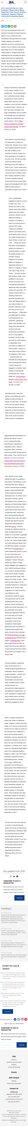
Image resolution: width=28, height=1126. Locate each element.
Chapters (14, 1064)
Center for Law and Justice (14, 1062)
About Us (14, 1059)
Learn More (8, 1011)
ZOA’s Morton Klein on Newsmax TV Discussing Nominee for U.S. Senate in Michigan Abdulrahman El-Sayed (13, 944)
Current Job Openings (14, 1067)
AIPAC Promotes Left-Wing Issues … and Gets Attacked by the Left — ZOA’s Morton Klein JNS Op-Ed (13, 932)
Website (14, 1081)
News (2, 20)
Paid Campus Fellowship (14, 1083)
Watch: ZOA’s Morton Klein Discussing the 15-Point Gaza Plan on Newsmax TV (13, 957)
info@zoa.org (14, 1092)
